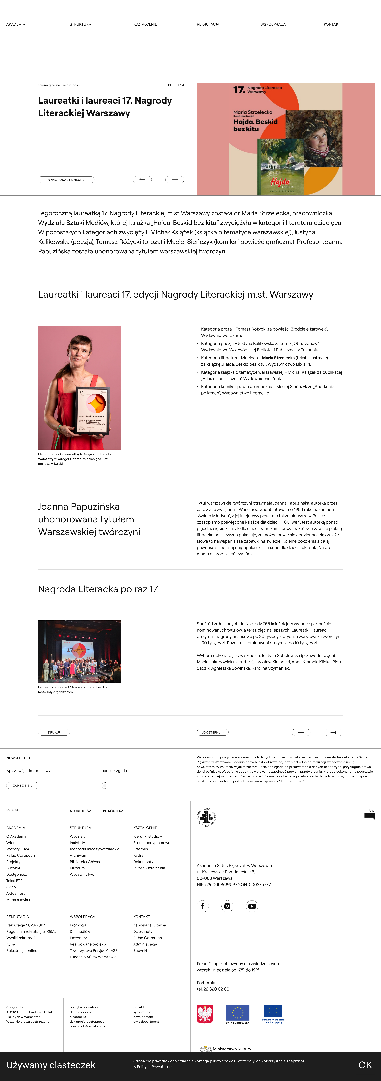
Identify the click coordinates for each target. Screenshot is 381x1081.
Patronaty (78, 937)
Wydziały (78, 836)
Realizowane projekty (88, 944)
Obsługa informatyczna (87, 1026)
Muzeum (77, 867)
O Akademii (16, 836)
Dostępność (16, 874)
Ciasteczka (78, 1017)
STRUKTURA (80, 24)
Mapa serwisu (18, 899)
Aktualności (72, 85)
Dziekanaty (142, 931)
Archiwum (78, 855)
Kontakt (332, 24)
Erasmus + (142, 849)
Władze (13, 842)
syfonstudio (142, 1012)
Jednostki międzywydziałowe (94, 849)
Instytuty (77, 842)
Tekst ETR (14, 880)
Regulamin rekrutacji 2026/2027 (31, 931)
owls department (146, 1021)
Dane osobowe (81, 1012)
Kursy (11, 944)
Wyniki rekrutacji (20, 937)
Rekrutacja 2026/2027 (25, 925)
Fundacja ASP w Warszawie (93, 956)
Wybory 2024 (17, 849)
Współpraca (273, 24)
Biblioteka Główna (85, 861)
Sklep (11, 887)
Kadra (138, 855)
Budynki (13, 867)
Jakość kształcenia (149, 867)
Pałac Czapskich (20, 855)
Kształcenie (145, 24)
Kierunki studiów (147, 836)
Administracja (145, 944)
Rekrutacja (208, 24)
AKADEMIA (15, 24)
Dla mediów (80, 931)
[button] (54, 732)
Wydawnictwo (82, 874)
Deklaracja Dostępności (87, 1021)
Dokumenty (143, 861)
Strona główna (49, 85)
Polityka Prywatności (85, 1007)
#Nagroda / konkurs (66, 180)
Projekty (13, 861)
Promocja (78, 925)
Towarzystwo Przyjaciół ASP (94, 950)
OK (365, 1065)
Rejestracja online (21, 950)
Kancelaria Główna (149, 925)
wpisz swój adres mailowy (28, 770)
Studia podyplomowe (151, 842)
